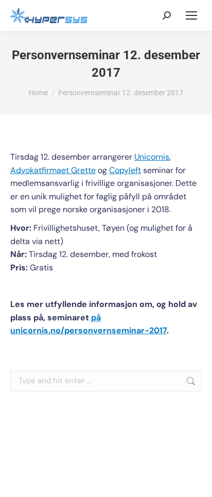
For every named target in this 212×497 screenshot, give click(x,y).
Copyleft (125, 170)
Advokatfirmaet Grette (53, 170)
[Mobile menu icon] (191, 15)
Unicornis (151, 156)
